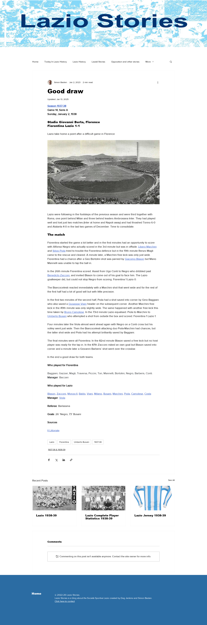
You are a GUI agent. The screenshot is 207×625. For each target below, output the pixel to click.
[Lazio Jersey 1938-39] (153, 498)
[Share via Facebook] (48, 459)
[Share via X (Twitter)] (56, 459)
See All (171, 480)
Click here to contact (65, 601)
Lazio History (79, 61)
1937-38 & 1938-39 (56, 449)
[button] (170, 61)
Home (35, 61)
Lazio (51, 442)
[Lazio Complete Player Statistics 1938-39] (103, 498)
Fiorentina (64, 442)
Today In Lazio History (55, 61)
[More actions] (158, 82)
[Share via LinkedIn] (63, 459)
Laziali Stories (98, 61)
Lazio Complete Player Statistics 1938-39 (102, 517)
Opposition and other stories (125, 61)
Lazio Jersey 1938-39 (150, 515)
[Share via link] (71, 459)
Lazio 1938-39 (46, 515)
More (148, 61)
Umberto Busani (81, 442)
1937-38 (98, 442)
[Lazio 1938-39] (54, 498)
